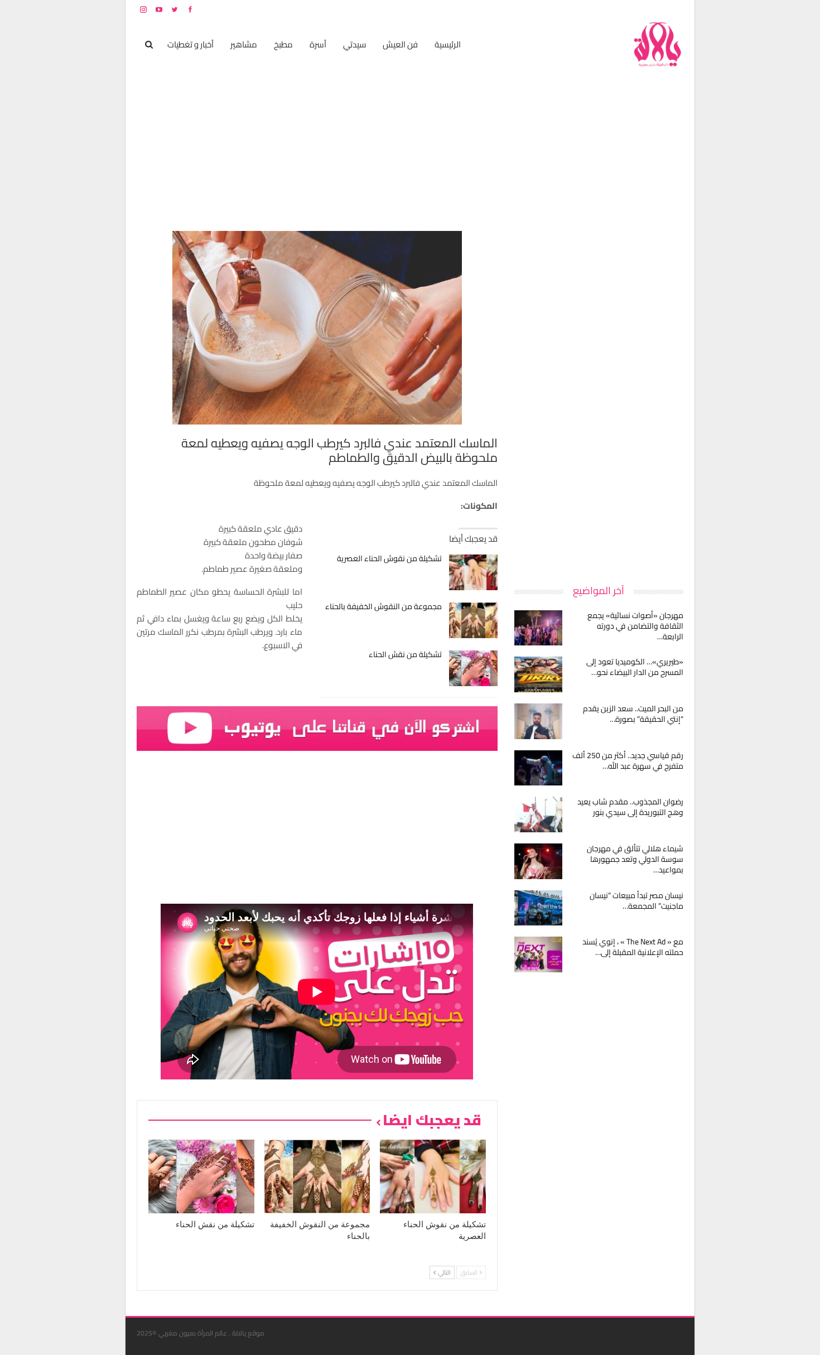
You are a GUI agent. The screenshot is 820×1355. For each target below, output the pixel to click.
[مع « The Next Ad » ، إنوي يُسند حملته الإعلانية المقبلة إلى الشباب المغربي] (538, 954)
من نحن (674, 9)
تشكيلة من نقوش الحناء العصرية (389, 558)
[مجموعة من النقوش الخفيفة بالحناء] (473, 620)
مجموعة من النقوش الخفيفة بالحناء (383, 606)
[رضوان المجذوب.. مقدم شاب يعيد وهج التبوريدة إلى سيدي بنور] (538, 814)
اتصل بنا (612, 9)
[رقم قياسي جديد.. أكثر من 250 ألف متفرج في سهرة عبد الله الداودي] (538, 768)
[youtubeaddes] (317, 728)
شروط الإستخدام (576, 9)
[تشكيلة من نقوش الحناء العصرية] (473, 572)
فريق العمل (644, 9)
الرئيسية (448, 44)
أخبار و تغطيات (190, 44)
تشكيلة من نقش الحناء (405, 654)
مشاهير (243, 44)
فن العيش (400, 44)
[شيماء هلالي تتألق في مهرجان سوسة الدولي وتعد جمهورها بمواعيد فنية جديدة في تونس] (538, 861)
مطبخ (283, 44)
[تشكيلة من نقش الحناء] (473, 668)
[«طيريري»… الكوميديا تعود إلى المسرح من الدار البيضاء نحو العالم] (538, 674)
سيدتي (354, 44)
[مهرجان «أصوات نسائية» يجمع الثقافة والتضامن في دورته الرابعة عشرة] (538, 628)
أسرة (318, 44)
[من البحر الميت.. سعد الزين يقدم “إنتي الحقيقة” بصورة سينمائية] (538, 721)
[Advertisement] (599, 398)
